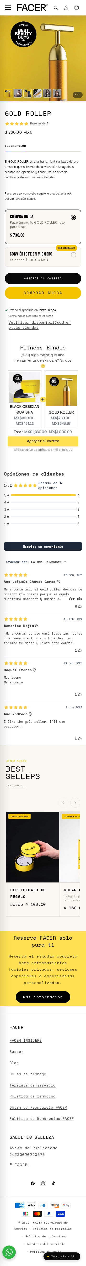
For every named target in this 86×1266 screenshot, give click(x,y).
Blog (14, 1062)
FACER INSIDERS (26, 1040)
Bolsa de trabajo (28, 1073)
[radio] (43, 227)
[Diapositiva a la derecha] (75, 803)
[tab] (8, 93)
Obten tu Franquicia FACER (38, 1107)
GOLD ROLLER (61, 413)
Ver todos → (16, 785)
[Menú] (8, 7)
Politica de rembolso (33, 1096)
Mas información (43, 997)
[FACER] (32, 7)
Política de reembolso (52, 1229)
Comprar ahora (43, 293)
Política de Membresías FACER (42, 1118)
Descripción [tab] (15, 146)
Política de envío (46, 1252)
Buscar (16, 1051)
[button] (56, 7)
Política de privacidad (46, 1236)
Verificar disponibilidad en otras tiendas (40, 325)
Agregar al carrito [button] (43, 441)
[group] (43, 58)
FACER (37, 1222)
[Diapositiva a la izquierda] (63, 803)
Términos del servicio (46, 1244)
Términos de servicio (33, 1085)
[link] (43, 257)
